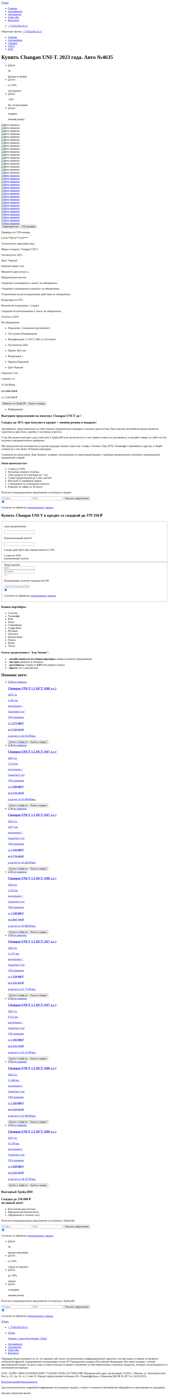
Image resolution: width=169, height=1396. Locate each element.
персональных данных (40, 507)
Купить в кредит (37, 403)
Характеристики (10, 226)
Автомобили (15, 11)
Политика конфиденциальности (19, 1381)
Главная (12, 8)
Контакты (13, 20)
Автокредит (14, 14)
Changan (12, 43)
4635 (10, 49)
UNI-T (11, 46)
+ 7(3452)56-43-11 (32, 31)
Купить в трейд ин (18, 742)
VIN (28, 226)
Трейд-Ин (13, 17)
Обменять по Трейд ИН (14, 403)
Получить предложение (77, 498)
